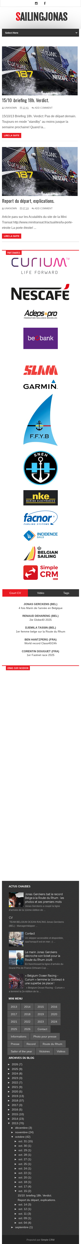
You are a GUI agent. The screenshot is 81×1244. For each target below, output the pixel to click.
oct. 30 (23, 1145)
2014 (27, 1006)
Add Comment (43, 107)
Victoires (44, 1051)
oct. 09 (23, 1218)
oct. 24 (23, 1168)
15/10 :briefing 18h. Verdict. (25, 100)
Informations (18, 1036)
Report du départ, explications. (28, 201)
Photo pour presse (44, 1036)
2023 (41, 1021)
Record (31, 1044)
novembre (22, 1132)
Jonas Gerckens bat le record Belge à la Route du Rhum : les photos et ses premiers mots (44, 898)
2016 (54, 1006)
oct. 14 (23, 1204)
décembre (22, 1127)
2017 (14, 1014)
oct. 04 (23, 1222)
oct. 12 (23, 1209)
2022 (27, 1021)
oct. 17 (23, 1186)
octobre (20, 1136)
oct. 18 (23, 1182)
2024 (54, 1021)
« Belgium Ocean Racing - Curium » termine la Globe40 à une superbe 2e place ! (44, 979)
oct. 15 (23, 1191)
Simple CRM (47, 1240)
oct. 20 (23, 1177)
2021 (14, 1021)
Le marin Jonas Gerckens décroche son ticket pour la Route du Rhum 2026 (42, 956)
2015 (41, 1006)
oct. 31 (23, 1141)
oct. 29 (23, 1150)
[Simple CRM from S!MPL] (40, 578)
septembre (22, 1227)
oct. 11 (23, 1213)
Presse (15, 1044)
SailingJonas (41, 17)
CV (11, 917)
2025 (14, 1029)
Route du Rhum (52, 1044)
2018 (27, 1014)
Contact (30, 933)
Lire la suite (11, 135)
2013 (14, 1006)
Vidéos (61, 1051)
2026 (27, 1029)
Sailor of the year (21, 1051)
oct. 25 (23, 1164)
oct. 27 (23, 1159)
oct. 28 (23, 1154)
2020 (54, 1014)
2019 (41, 1014)
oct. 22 (23, 1173)
